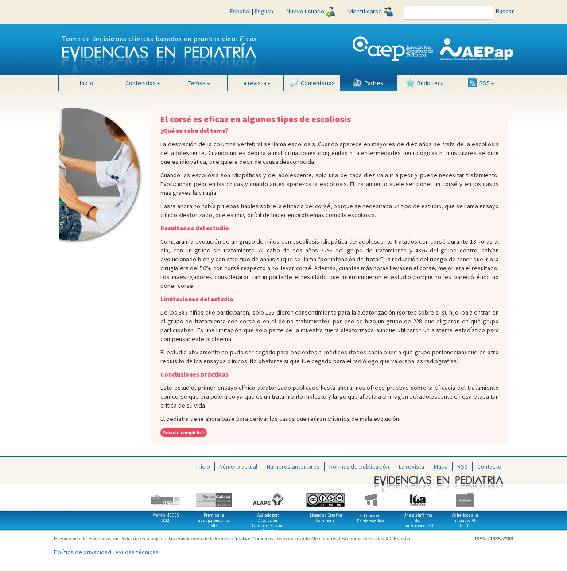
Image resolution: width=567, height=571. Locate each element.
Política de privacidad (82, 552)
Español (240, 11)
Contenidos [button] (140, 83)
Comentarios (318, 83)
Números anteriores (293, 466)
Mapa (441, 466)
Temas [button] (197, 83)
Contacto (489, 466)
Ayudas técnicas (137, 552)
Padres (374, 83)
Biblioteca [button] (430, 83)
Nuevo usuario (305, 11)
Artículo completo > (184, 432)
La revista (411, 466)
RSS (462, 466)
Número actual (238, 466)
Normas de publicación (359, 466)
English (264, 11)
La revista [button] (253, 83)
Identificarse (365, 11)
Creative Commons (253, 538)
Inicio (86, 83)
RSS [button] (484, 83)
